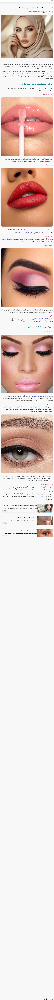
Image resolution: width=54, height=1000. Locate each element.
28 (5, 535)
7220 (5, 511)
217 (5, 523)
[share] (35, 511)
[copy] (31, 60)
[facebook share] (24, 60)
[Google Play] (26, 839)
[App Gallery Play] (15, 839)
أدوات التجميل (45, 4)
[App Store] (38, 839)
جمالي (51, 4)
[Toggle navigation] (52, 1)
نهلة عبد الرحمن (33, 11)
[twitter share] (27, 60)
